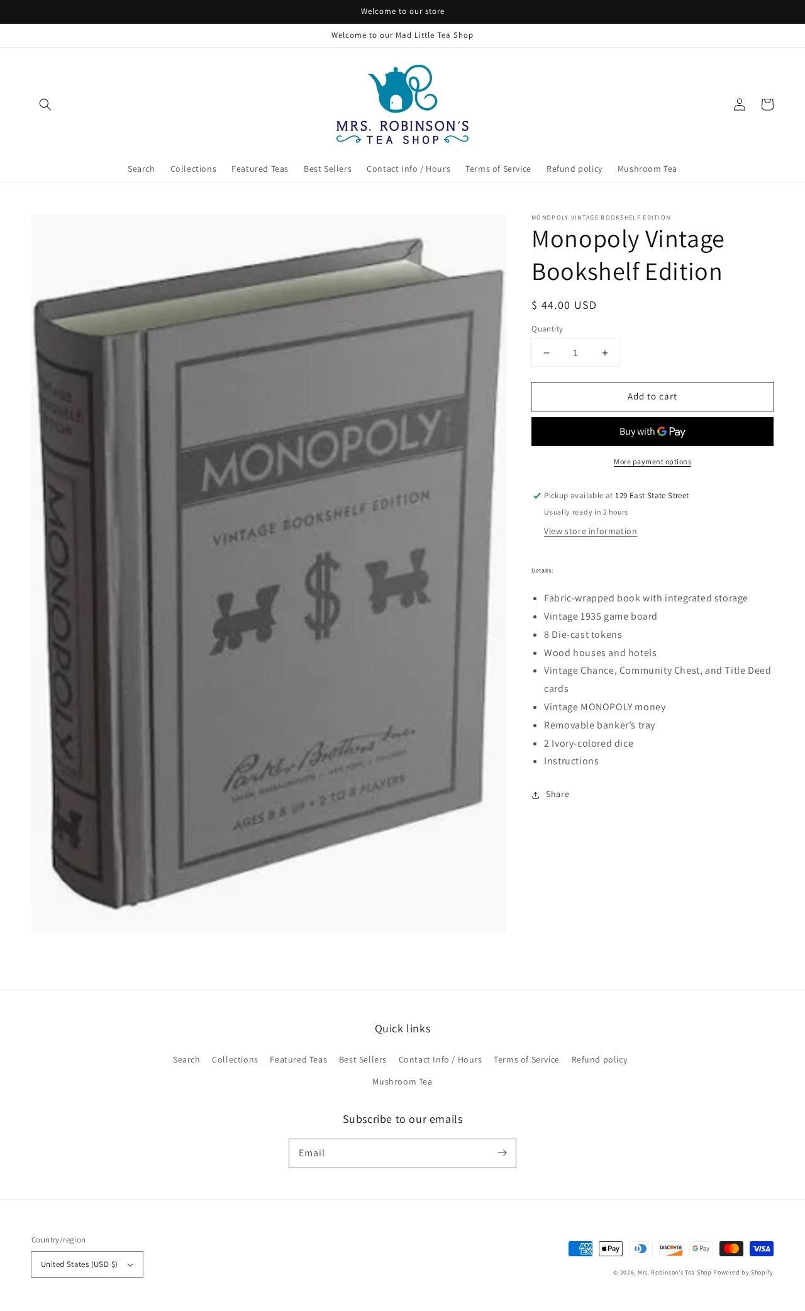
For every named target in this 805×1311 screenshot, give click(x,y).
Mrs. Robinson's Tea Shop (675, 1272)
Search (187, 1059)
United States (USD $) (79, 1264)
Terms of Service (527, 1059)
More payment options (652, 462)
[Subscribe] (502, 1153)
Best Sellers (363, 1059)
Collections (235, 1059)
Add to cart (652, 396)
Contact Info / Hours (440, 1059)
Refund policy (600, 1059)
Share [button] (557, 794)
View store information (590, 531)
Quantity (547, 328)
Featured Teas (298, 1059)
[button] (45, 104)
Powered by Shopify (743, 1272)
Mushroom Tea (402, 1081)
